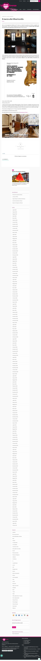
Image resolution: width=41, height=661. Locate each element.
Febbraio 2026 (15, 220)
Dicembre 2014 (15, 463)
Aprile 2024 (14, 263)
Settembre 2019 (15, 355)
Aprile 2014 (14, 480)
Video (14, 593)
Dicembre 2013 (15, 488)
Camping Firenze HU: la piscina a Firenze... (31, 653)
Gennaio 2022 (15, 314)
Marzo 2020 (14, 345)
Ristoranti (14, 583)
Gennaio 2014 (15, 486)
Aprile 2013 (14, 504)
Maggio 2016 (15, 429)
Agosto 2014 (15, 472)
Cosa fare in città (15, 546)
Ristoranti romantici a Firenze (17, 194)
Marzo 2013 (14, 506)
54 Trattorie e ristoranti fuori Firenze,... (30, 648)
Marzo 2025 (14, 242)
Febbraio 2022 (15, 312)
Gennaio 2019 (15, 363)
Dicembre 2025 (15, 224)
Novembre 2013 (15, 490)
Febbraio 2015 (15, 459)
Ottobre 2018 (15, 369)
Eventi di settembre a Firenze (17, 200)
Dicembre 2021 (15, 316)
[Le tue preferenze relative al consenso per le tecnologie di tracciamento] (39, 659)
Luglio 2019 (14, 357)
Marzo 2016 (14, 433)
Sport (13, 589)
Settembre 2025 (15, 230)
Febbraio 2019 (15, 361)
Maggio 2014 (15, 478)
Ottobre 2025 (15, 228)
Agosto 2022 (15, 302)
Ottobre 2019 (15, 353)
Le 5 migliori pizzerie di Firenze (29, 655)
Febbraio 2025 (15, 244)
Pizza (13, 579)
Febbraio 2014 (15, 484)
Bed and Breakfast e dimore (17, 536)
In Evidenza (14, 558)
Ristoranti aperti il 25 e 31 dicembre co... (30, 656)
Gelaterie (14, 556)
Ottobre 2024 (15, 252)
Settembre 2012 (15, 519)
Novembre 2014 (15, 465)
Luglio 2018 (14, 375)
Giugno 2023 (15, 281)
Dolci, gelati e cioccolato (17, 548)
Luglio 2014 (14, 474)
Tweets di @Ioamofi (15, 633)
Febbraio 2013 (15, 508)
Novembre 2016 (15, 416)
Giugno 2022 (15, 306)
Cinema (14, 540)
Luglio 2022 (14, 304)
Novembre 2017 (15, 392)
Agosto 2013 (15, 496)
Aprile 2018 (14, 381)
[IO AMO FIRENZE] (1, 9)
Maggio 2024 (15, 261)
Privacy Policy (5, 650)
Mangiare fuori (15, 9)
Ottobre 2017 (15, 394)
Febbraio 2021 (15, 330)
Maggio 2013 (15, 502)
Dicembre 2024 (15, 248)
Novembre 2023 (15, 271)
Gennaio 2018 (15, 388)
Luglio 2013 (14, 498)
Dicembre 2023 (15, 269)
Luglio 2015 (14, 449)
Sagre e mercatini (15, 585)
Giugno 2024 (15, 259)
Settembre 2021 (15, 320)
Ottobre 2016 (15, 418)
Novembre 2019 (15, 351)
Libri (13, 567)
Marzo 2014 (14, 482)
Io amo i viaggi (26, 641)
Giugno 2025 (15, 236)
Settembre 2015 (15, 445)
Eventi (24, 9)
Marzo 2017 (14, 408)
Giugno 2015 (15, 451)
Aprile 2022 (14, 308)
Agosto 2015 (15, 447)
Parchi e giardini (15, 577)
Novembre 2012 (15, 515)
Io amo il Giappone (27, 642)
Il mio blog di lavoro (27, 640)
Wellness (14, 608)
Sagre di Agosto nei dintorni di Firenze (19, 198)
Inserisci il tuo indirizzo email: (17, 622)
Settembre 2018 (15, 371)
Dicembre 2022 (15, 293)
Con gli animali (15, 542)
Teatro (14, 591)
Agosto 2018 (15, 373)
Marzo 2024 (14, 265)
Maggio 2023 (15, 283)
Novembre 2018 (15, 367)
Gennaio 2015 (15, 461)
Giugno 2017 (15, 402)
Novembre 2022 (15, 295)
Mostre (14, 571)
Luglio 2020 (14, 338)
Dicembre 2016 (15, 414)
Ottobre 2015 (15, 443)
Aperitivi (14, 532)
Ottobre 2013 (15, 492)
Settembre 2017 (15, 396)
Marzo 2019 (14, 359)
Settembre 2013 (15, 494)
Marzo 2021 (14, 328)
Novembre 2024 (15, 250)
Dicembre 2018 (15, 365)
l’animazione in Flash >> (24, 112)
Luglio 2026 (14, 209)
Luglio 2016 (14, 424)
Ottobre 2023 (15, 273)
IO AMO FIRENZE (5, 639)
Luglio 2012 (14, 523)
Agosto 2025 (15, 232)
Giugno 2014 (15, 476)
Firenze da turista (15, 552)
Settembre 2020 (15, 336)
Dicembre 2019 (15, 349)
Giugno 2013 (15, 500)
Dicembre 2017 (15, 390)
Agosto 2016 (15, 422)
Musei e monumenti (16, 573)
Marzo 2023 (14, 287)
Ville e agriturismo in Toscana (17, 595)
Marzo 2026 (14, 218)
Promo (14, 581)
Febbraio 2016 (15, 435)
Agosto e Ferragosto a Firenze (18, 171)
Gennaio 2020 (15, 347)
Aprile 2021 (14, 326)
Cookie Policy (10, 650)
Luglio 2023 (14, 279)
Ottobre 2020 (15, 334)
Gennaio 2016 (15, 437)
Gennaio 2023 (15, 291)
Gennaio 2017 (15, 412)
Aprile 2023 (14, 285)
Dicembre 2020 (15, 332)
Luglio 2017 (14, 400)
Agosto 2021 (15, 322)
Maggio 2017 (15, 404)
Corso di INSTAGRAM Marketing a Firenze (31, 646)
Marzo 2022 (14, 310)
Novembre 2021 (15, 318)
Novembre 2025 (15, 226)
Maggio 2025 (15, 238)
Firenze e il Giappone (16, 554)
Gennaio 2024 (15, 267)
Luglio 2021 (14, 324)
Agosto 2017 (15, 398)
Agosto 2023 (15, 277)
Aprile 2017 (14, 406)
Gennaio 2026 (15, 222)
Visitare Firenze (36, 9)
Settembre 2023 (15, 275)
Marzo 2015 (14, 457)
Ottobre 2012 (15, 517)
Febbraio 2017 (15, 410)
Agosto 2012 (15, 521)
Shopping (14, 587)
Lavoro (14, 565)
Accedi (3, 153)
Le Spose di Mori (15, 196)
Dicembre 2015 (15, 439)
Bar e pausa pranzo (16, 534)
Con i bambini (15, 544)
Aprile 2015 (14, 455)
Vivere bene (29, 9)
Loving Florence (26, 643)
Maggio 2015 (15, 453)
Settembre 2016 (15, 420)
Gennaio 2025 (15, 246)
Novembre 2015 (15, 441)
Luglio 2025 (14, 234)
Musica (14, 575)
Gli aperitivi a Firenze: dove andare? (30, 651)
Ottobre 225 (15, 525)
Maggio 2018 (15, 379)
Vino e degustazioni (16, 597)
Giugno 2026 (15, 211)
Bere (20, 9)
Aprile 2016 (14, 431)
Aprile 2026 (14, 216)
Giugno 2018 (15, 377)
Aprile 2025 (14, 240)
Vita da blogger (15, 601)
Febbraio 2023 (15, 289)
